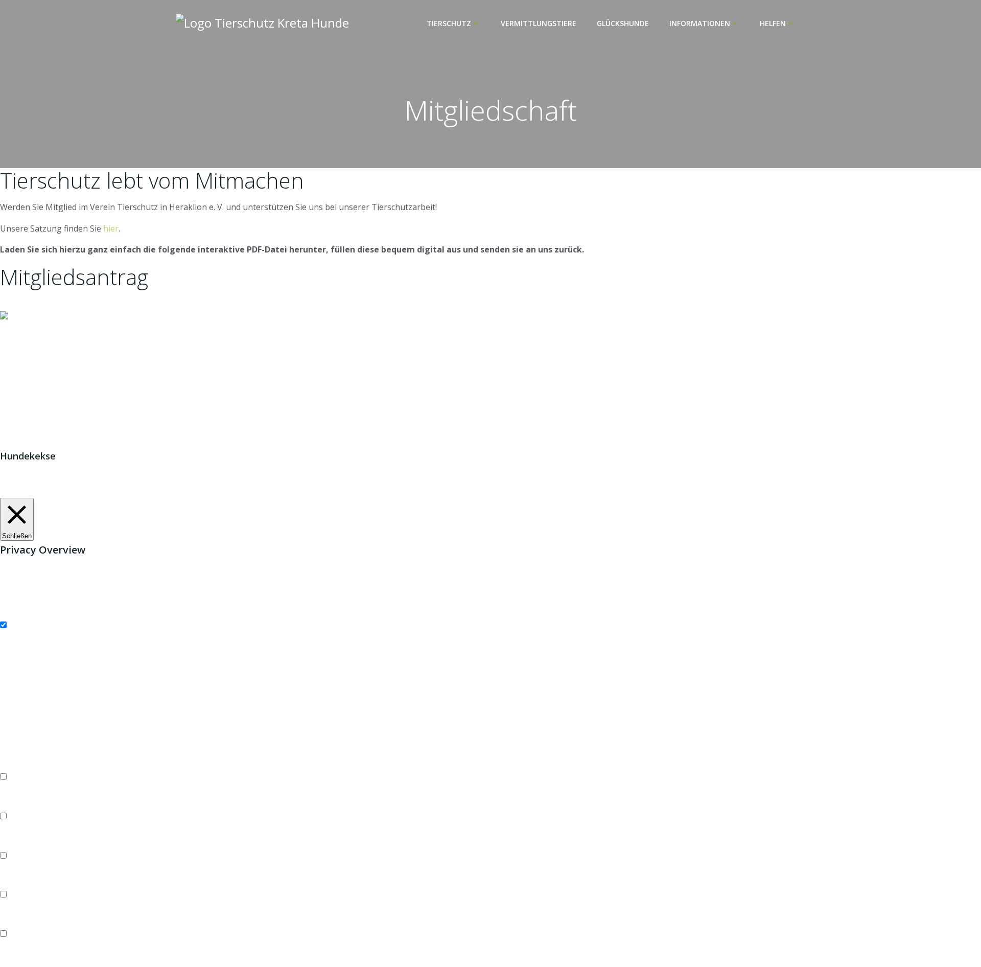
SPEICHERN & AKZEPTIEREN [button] (54, 960)
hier (111, 228)
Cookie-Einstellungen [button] (41, 490)
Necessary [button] (20, 611)
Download (19, 303)
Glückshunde (623, 23)
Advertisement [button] (28, 881)
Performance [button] (25, 803)
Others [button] (13, 921)
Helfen (773, 23)
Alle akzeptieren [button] (116, 490)
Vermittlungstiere (538, 23)
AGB (488, 329)
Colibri (605, 418)
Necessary (30, 625)
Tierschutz (449, 23)
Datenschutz (529, 329)
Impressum (449, 329)
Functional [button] (20, 764)
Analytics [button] (17, 842)
